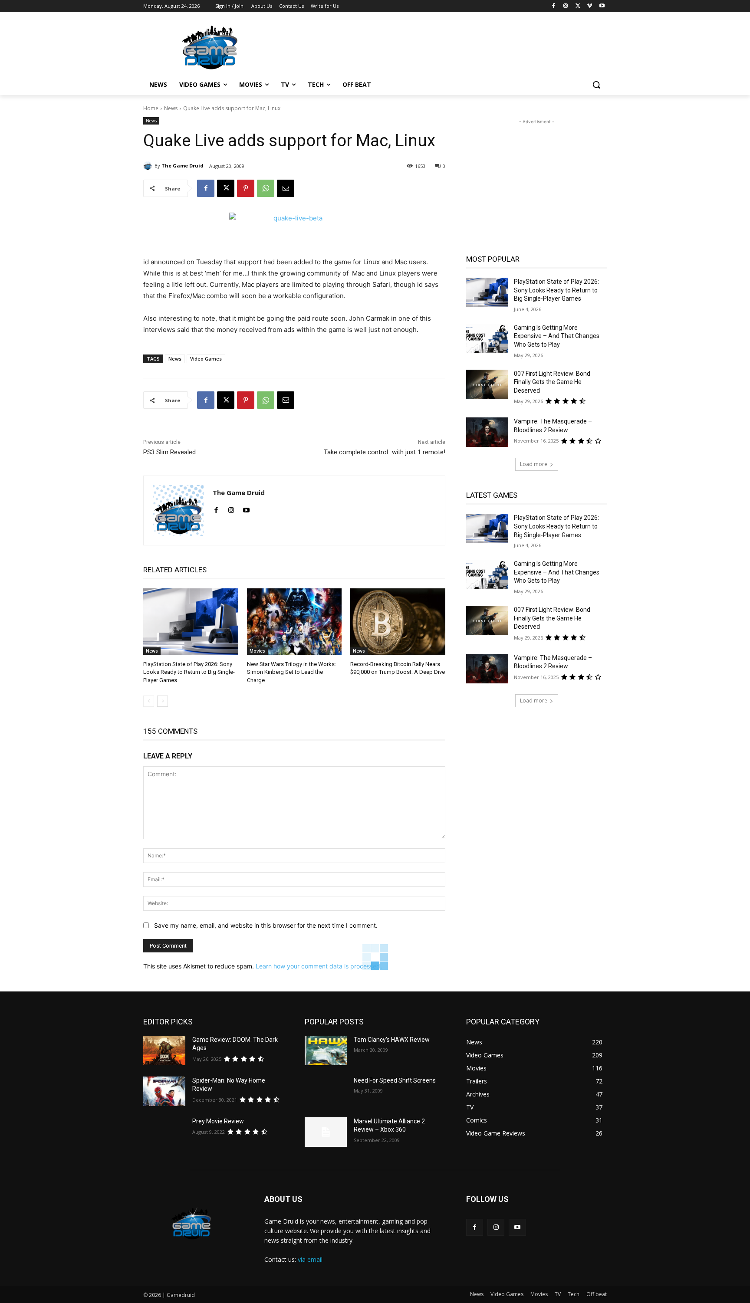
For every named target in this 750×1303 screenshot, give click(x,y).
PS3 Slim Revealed (169, 452)
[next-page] (162, 701)
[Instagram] (566, 6)
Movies (257, 651)
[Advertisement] (440, 46)
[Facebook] (554, 6)
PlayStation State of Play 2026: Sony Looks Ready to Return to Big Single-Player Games (189, 672)
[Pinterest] (245, 188)
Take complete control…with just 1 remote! (384, 452)
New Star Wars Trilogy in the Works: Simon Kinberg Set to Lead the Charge (291, 672)
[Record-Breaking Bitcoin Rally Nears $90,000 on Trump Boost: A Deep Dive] (397, 621)
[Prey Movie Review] (164, 1132)
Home (150, 108)
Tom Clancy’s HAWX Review (392, 1039)
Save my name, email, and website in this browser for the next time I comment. (266, 925)
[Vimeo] (590, 6)
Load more (533, 464)
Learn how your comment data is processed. (319, 966)
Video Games (206, 358)
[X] (578, 6)
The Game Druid (182, 165)
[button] (596, 84)
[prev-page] (148, 701)
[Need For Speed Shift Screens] (326, 1091)
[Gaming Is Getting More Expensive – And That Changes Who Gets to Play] (487, 338)
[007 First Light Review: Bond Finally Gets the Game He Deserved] (487, 384)
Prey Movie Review (218, 1121)
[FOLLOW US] (536, 1212)
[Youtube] (602, 6)
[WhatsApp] (265, 188)
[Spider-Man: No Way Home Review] (164, 1091)
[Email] (285, 188)
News (171, 108)
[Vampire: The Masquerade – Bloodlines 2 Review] (487, 432)
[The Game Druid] (149, 165)
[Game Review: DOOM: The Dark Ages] (164, 1050)
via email (310, 1259)
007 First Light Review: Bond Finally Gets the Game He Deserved (552, 382)
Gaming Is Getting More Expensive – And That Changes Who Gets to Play (556, 336)
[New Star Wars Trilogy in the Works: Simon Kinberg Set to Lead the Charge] (294, 621)
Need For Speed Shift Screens (395, 1080)
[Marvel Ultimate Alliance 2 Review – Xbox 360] (326, 1132)
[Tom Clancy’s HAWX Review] (326, 1050)
